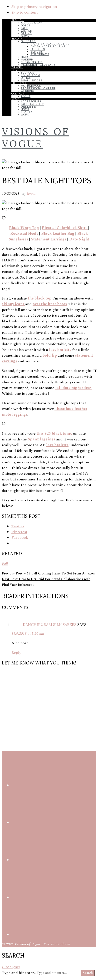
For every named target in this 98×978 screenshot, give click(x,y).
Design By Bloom (57, 944)
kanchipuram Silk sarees (49, 624)
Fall (5, 564)
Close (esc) (11, 967)
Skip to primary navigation (34, 7)
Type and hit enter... (19, 973)
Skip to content (24, 12)
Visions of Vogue (35, 137)
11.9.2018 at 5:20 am (27, 633)
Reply (16, 652)
